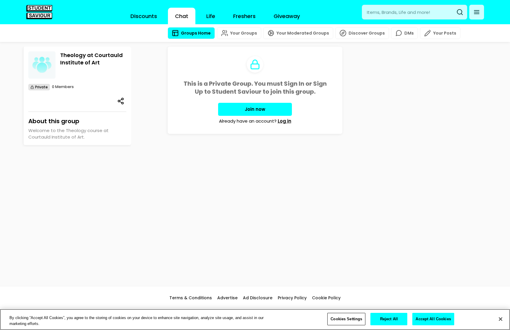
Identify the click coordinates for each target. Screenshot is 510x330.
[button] (476, 12)
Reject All (389, 319)
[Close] (500, 319)
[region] (255, 319)
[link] (39, 12)
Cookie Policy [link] (326, 298)
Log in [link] (284, 121)
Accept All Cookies (433, 319)
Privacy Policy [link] (292, 298)
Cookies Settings (346, 319)
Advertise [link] (227, 298)
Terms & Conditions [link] (190, 298)
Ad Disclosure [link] (257, 298)
